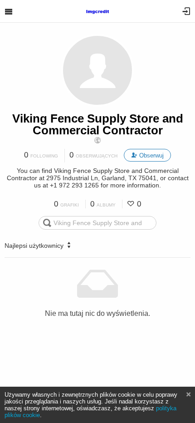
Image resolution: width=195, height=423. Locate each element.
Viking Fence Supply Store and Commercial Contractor (97, 124)
